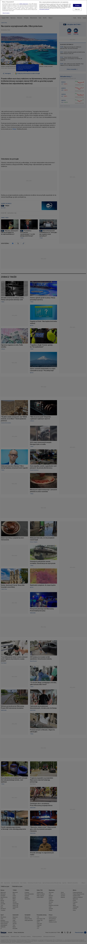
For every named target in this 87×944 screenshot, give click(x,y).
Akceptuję (77, 5)
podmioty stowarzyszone (23, 3)
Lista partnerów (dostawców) (44, 9)
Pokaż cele (77, 9)
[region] (43, 7)
